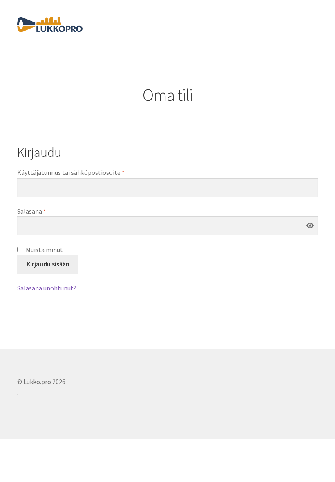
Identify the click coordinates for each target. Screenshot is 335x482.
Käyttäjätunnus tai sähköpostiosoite (71, 172)
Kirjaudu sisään (48, 264)
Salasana (31, 211)
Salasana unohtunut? (46, 288)
